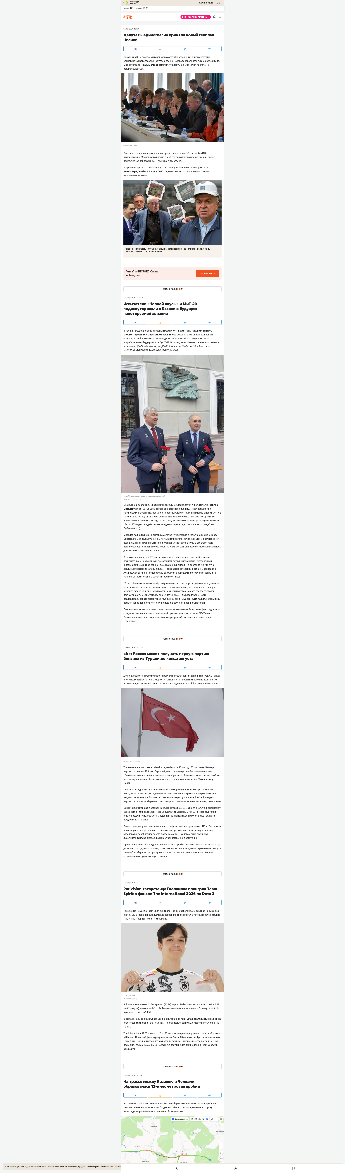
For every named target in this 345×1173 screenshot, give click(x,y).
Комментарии (173, 289)
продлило (154, 844)
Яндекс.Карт (181, 1107)
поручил (142, 826)
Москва (139, 8)
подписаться (207, 273)
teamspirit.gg (132, 999)
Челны (126, 8)
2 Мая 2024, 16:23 (131, 29)
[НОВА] (195, 17)
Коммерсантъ (149, 683)
